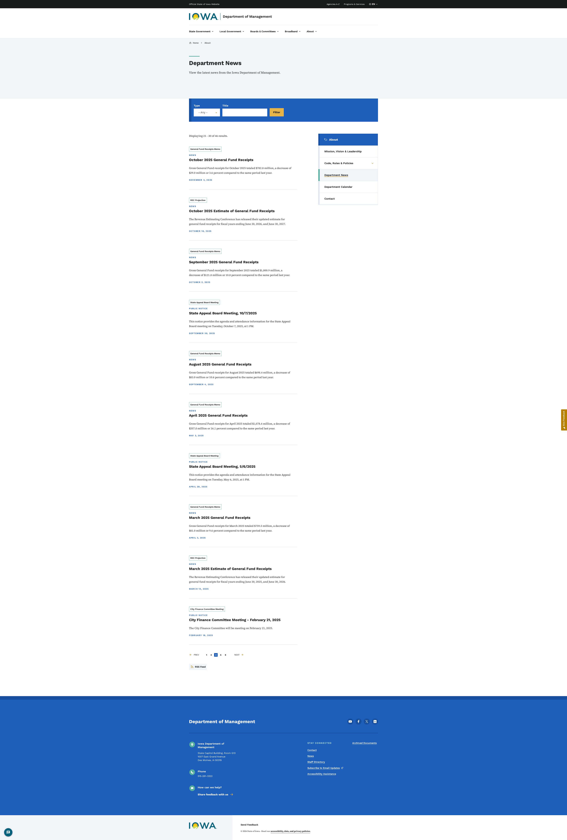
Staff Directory (316, 762)
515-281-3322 (205, 776)
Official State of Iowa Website (204, 4)
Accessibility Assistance (321, 773)
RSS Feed (200, 666)
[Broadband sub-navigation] (300, 31)
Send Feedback (249, 824)
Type (197, 105)
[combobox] (207, 112)
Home (196, 43)
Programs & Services (354, 4)
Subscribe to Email (323, 768)
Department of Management (247, 16)
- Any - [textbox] (202, 112)
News (310, 756)
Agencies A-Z (333, 4)
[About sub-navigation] (316, 31)
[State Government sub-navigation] (212, 31)
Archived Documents (364, 743)
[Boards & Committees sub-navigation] (278, 31)
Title (225, 105)
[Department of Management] (204, 16)
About (208, 43)
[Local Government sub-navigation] (243, 31)
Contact (312, 750)
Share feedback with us (213, 794)
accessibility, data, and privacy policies (290, 831)
